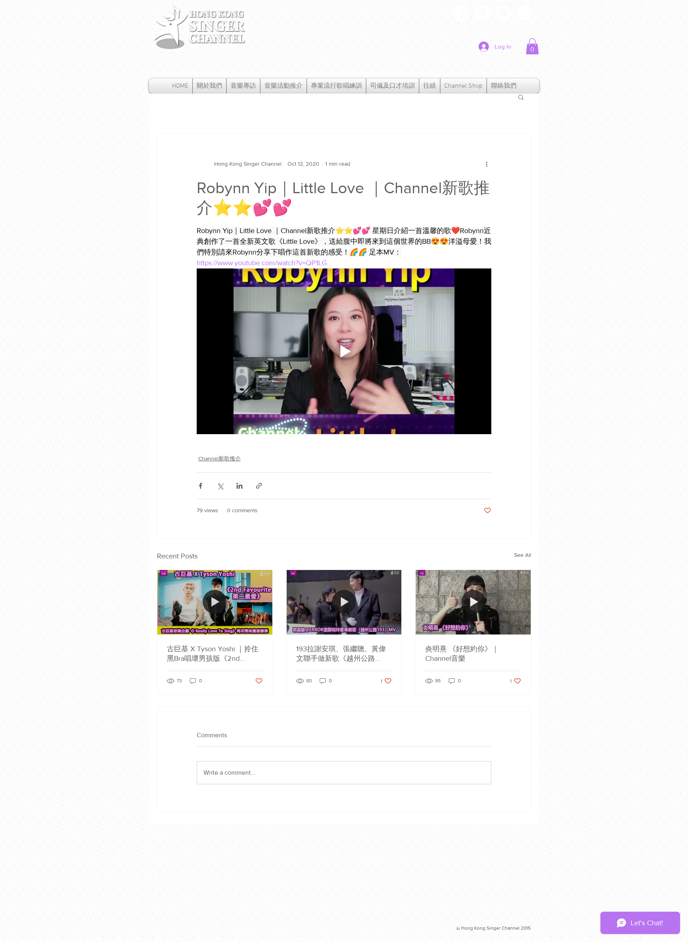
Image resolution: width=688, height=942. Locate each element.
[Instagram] (524, 13)
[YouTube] (503, 13)
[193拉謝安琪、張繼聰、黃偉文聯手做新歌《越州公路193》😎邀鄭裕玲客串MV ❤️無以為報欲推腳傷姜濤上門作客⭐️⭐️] (344, 602)
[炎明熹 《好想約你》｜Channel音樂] (473, 602)
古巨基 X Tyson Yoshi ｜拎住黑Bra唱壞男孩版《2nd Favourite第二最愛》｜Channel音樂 (212, 654)
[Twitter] (482, 13)
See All (522, 555)
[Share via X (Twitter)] (220, 486)
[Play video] (344, 351)
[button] (532, 46)
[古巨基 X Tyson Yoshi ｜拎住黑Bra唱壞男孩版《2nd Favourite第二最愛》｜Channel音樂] (214, 602)
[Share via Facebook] (200, 486)
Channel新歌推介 (219, 458)
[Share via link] (259, 486)
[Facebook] (461, 13)
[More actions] (486, 164)
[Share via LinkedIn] (239, 486)
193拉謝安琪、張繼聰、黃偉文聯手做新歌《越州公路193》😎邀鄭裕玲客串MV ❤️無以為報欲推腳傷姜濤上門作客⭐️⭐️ (342, 654)
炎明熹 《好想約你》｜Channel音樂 (462, 653)
